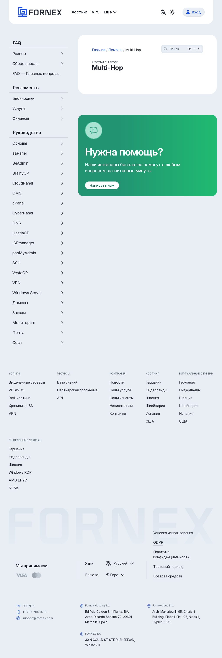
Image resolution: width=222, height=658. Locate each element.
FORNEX (29, 606)
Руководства (27, 132)
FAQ (17, 42)
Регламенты (26, 87)
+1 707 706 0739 (35, 612)
